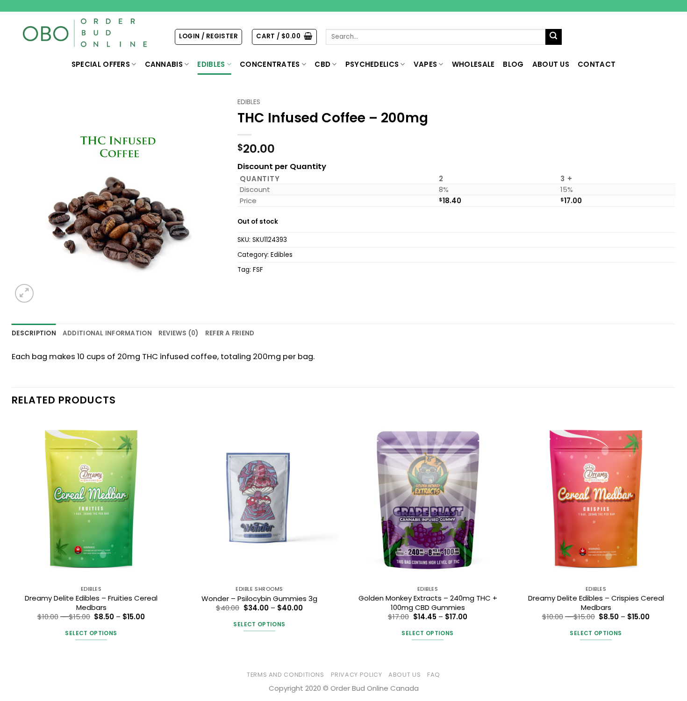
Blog (513, 64)
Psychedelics (372, 64)
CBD (322, 64)
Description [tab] (34, 333)
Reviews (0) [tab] (178, 333)
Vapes (425, 64)
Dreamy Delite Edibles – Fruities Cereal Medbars (91, 603)
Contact (596, 64)
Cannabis (164, 64)
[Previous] (12, 539)
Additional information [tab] (107, 333)
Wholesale (473, 64)
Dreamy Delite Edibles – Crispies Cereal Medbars (596, 603)
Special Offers (101, 64)
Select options (91, 633)
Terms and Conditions (285, 675)
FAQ (433, 675)
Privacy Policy (356, 675)
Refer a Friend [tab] (230, 333)
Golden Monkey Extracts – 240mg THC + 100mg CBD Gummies (427, 603)
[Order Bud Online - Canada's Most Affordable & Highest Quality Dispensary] (86, 33)
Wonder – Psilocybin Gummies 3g (259, 598)
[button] (208, 36)
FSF (258, 269)
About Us (550, 64)
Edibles (211, 64)
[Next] (675, 539)
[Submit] (553, 37)
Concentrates (270, 64)
